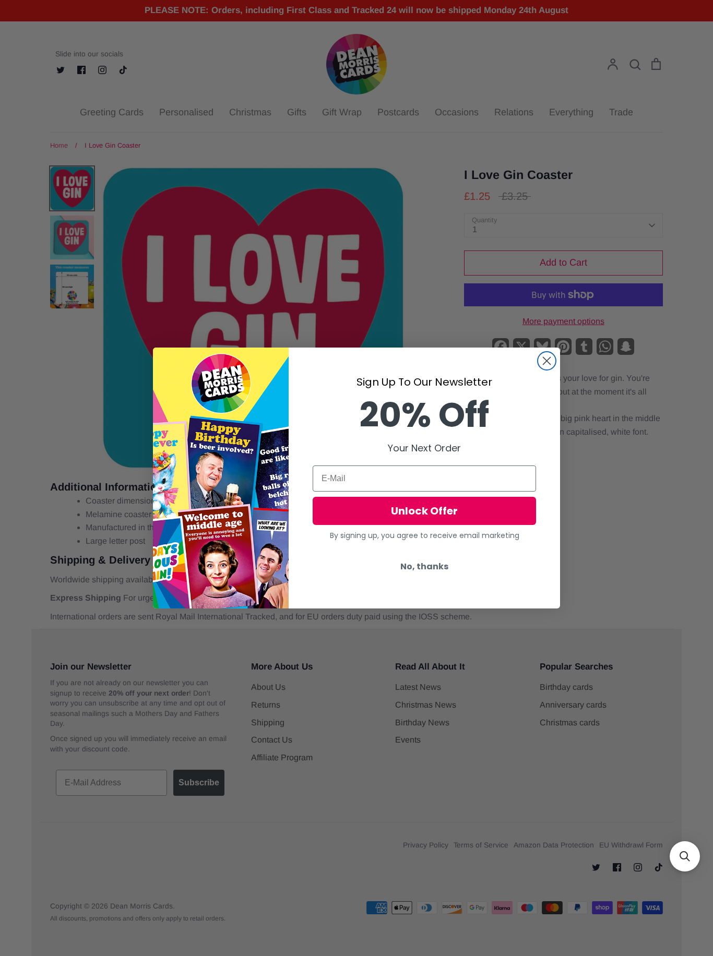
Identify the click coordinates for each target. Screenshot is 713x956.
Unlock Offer (424, 511)
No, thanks (424, 566)
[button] (685, 856)
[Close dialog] (547, 361)
